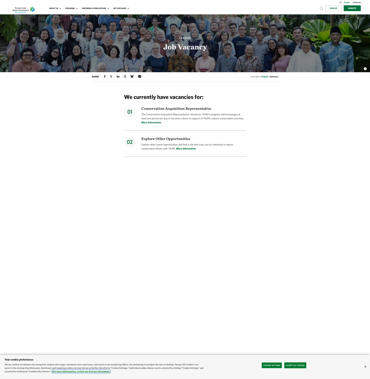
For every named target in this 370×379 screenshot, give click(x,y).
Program (70, 8)
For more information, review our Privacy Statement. (81, 371)
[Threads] (125, 77)
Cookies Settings (271, 365)
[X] (111, 77)
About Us (53, 8)
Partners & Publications (94, 8)
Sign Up (333, 8)
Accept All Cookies (295, 365)
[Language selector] (340, 4)
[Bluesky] (132, 77)
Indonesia (274, 76)
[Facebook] (105, 77)
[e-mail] (139, 77)
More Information (151, 122)
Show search (321, 8)
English (264, 76)
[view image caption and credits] (365, 68)
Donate (352, 8)
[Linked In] (118, 77)
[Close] (365, 367)
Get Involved (119, 8)
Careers (185, 38)
